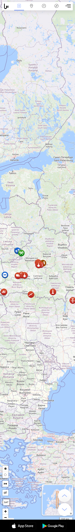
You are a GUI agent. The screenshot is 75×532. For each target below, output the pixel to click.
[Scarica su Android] (53, 526)
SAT (6, 502)
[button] (24, 275)
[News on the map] (7, 6)
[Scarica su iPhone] (23, 526)
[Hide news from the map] (5, 493)
